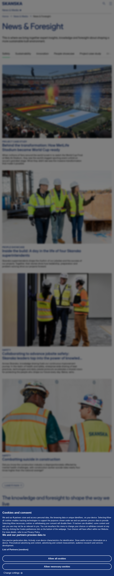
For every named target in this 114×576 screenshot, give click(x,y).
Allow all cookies (57, 558)
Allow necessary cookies (57, 566)
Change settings (12, 573)
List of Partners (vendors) (15, 549)
